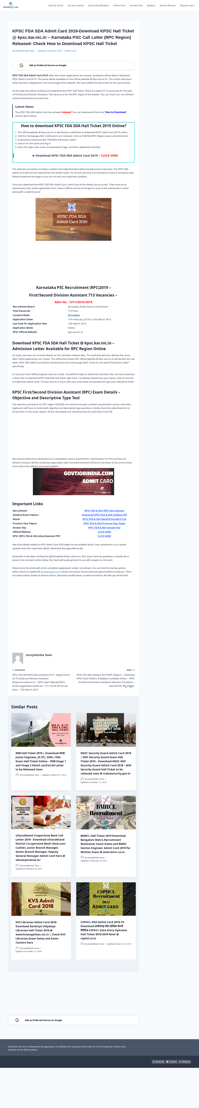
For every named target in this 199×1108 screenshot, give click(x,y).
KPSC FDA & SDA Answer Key (104, 527)
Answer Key (136, 5)
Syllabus (151, 5)
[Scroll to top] (193, 1103)
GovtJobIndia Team (25, 50)
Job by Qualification (98, 5)
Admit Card (119, 5)
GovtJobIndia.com (49, 571)
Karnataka (74, 315)
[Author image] (17, 775)
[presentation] (41, 730)
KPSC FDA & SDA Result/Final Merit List (104, 519)
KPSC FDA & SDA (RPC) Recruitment (104, 510)
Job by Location (76, 5)
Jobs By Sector (55, 5)
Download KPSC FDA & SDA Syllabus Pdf (104, 514)
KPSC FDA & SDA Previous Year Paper (104, 523)
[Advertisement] (73, 264)
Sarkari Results (168, 5)
